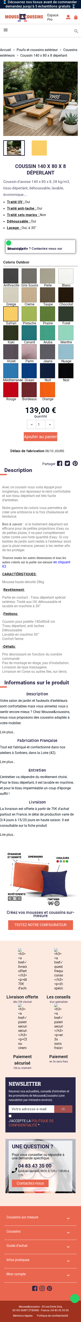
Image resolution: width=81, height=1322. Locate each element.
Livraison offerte (22, 997)
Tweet (67, 463)
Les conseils (58, 997)
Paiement (58, 1056)
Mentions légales (23, 1315)
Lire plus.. (7, 732)
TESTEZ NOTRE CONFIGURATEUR (40, 925)
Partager (59, 463)
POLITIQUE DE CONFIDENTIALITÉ (31, 1123)
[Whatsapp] (74, 1298)
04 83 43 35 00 (34, 1166)
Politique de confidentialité (52, 1315)
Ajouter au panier (40, 436)
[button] (40, 263)
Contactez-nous (30, 1183)
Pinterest (75, 463)
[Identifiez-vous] (68, 18)
